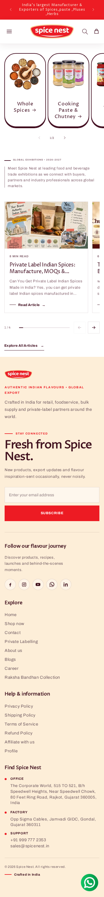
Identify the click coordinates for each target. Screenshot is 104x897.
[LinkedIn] (65, 584)
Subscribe (52, 513)
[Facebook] (10, 584)
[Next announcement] (93, 9)
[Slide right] (64, 137)
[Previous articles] (80, 327)
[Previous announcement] (10, 9)
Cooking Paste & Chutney (67, 110)
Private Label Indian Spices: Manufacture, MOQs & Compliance (42, 268)
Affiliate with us (19, 742)
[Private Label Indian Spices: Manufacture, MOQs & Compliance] (46, 225)
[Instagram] (24, 584)
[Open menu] (9, 31)
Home (10, 614)
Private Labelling (21, 641)
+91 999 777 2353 (28, 840)
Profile (11, 751)
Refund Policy (19, 733)
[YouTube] (38, 584)
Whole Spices (23, 107)
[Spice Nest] (18, 374)
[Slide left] (39, 137)
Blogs (10, 659)
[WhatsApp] (51, 584)
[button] (85, 31)
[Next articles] (94, 327)
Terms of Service (21, 724)
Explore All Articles (24, 346)
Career (12, 668)
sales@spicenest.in (29, 846)
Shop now (14, 623)
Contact (13, 632)
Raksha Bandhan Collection (32, 677)
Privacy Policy (19, 706)
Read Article (32, 305)
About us (13, 650)
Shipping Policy (20, 715)
